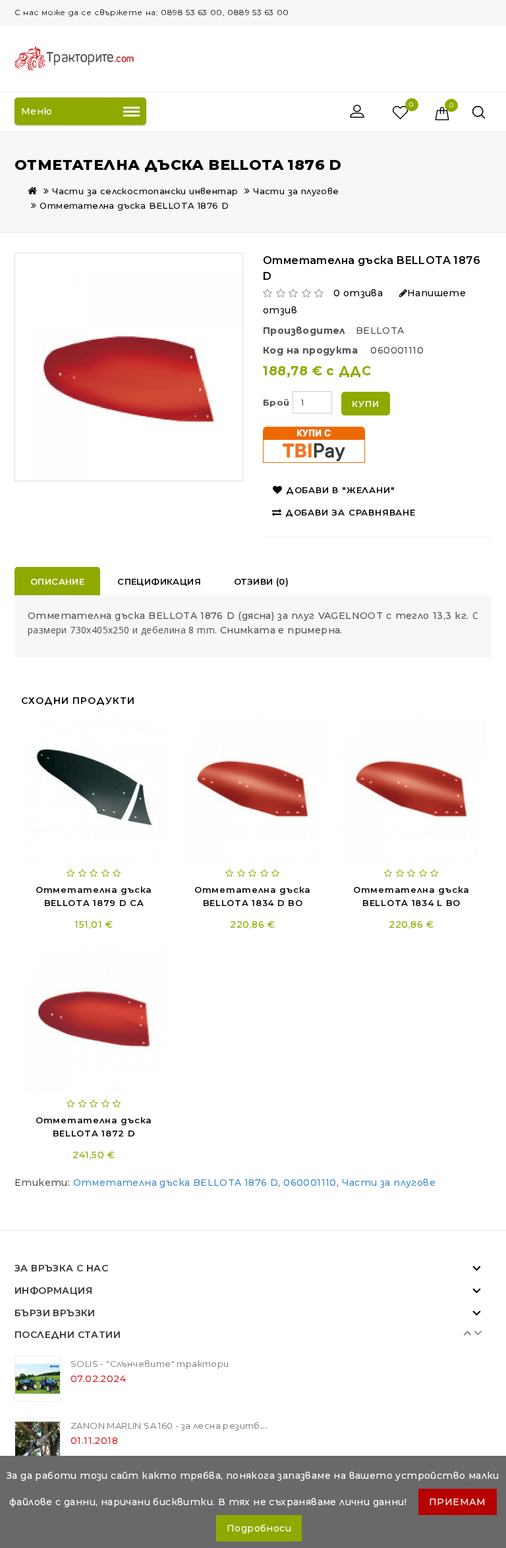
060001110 (310, 1182)
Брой (276, 402)
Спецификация (159, 581)
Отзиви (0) (261, 581)
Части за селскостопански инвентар (145, 191)
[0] (386, 112)
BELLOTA (380, 330)
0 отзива (358, 293)
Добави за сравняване (350, 512)
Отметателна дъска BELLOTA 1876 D (134, 205)
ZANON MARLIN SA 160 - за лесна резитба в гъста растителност (228, 1425)
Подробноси (259, 1528)
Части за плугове (296, 191)
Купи (365, 403)
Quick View (138, 727)
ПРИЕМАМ (457, 1502)
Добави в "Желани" (340, 490)
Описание (57, 581)
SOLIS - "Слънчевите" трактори (149, 1363)
